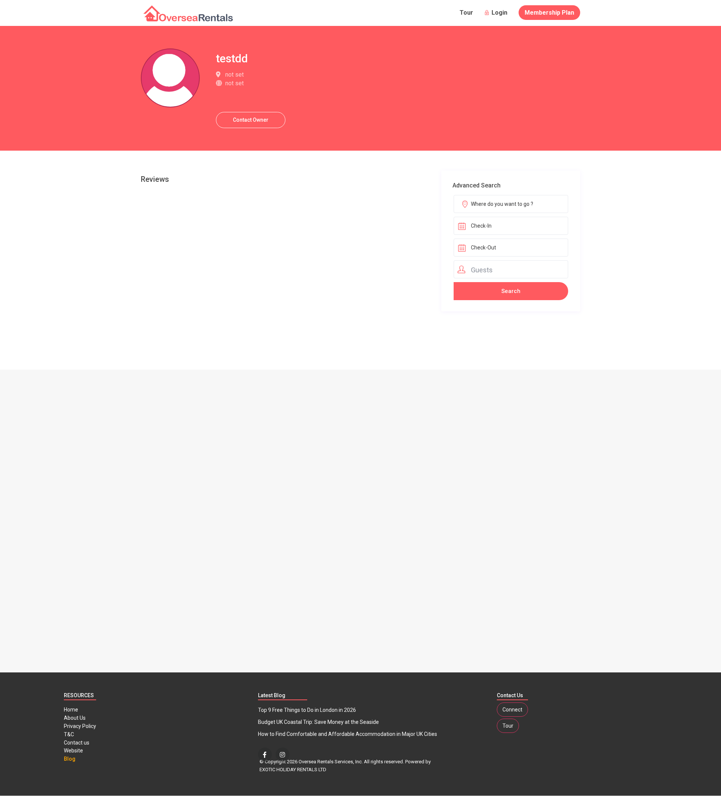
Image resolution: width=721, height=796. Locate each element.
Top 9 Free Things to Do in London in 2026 (307, 710)
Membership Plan (549, 12)
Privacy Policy (80, 726)
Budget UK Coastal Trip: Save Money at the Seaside (318, 722)
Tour (466, 12)
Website (73, 751)
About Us (75, 718)
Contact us (76, 743)
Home (71, 710)
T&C (69, 734)
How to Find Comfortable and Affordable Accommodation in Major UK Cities (347, 734)
